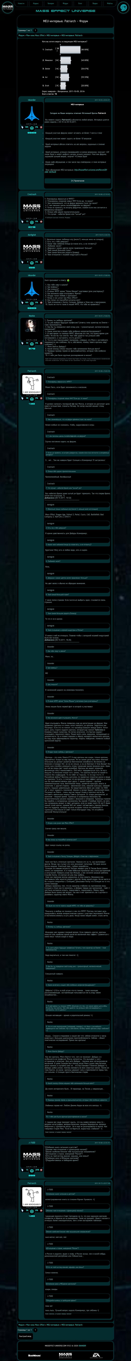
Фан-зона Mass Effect (35, 35)
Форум (21, 35)
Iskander (82, 1346)
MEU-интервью (53, 35)
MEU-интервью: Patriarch (71, 35)
